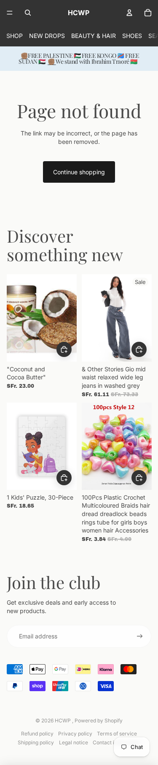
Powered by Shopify (99, 720)
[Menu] (9, 12)
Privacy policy (75, 733)
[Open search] (28, 12)
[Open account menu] (129, 12)
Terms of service (117, 733)
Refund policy (37, 733)
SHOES (132, 35)
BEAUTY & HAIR (93, 35)
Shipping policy (36, 742)
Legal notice (73, 742)
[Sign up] (139, 636)
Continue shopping (79, 172)
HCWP (63, 720)
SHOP (14, 35)
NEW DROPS (47, 35)
